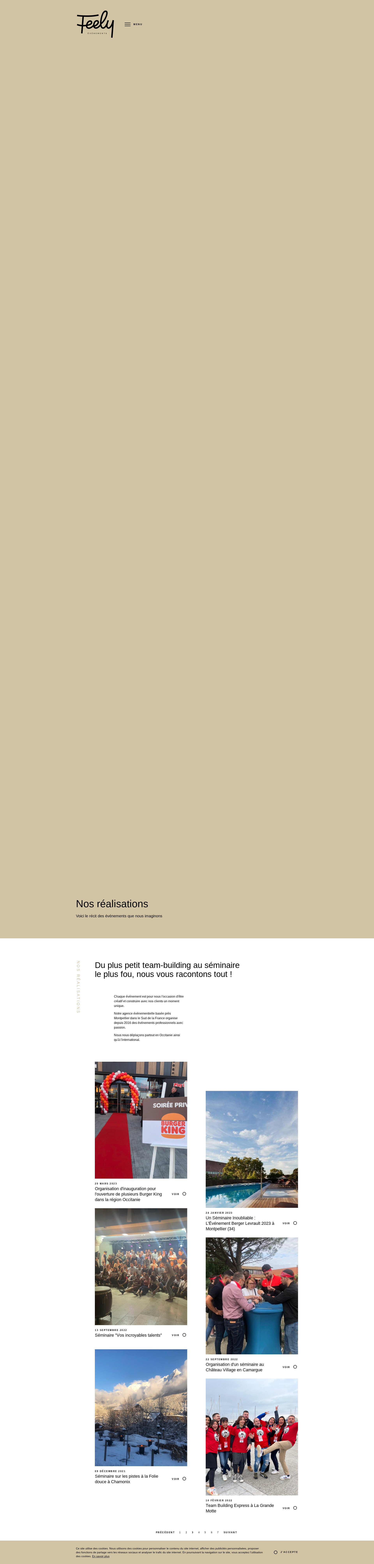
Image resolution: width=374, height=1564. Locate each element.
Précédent (165, 1532)
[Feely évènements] (95, 24)
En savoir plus (100, 1556)
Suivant (230, 1532)
